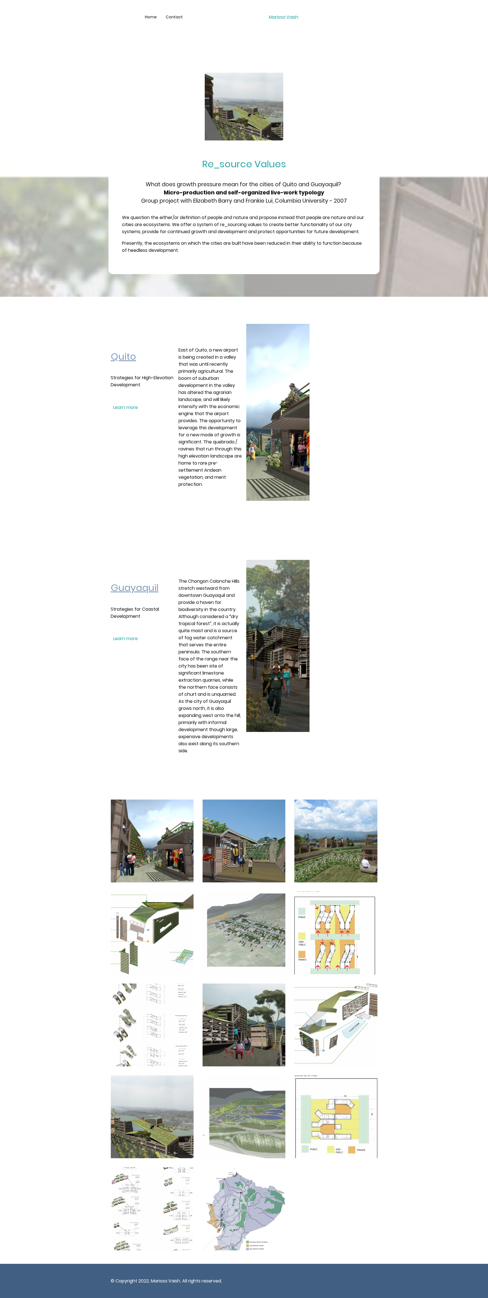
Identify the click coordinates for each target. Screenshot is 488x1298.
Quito (123, 356)
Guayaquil (134, 587)
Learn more (125, 407)
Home (151, 17)
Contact (174, 17)
